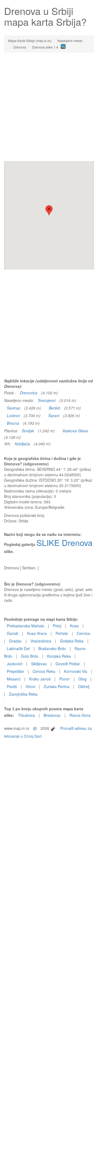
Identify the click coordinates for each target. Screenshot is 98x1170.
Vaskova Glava (75, 430)
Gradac (15, 641)
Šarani (53, 415)
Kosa (74, 625)
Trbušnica (26, 715)
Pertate (62, 633)
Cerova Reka (44, 671)
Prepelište (15, 671)
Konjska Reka (59, 656)
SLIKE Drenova (64, 542)
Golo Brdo (29, 656)
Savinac (13, 408)
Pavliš (12, 686)
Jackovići (14, 663)
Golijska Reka (72, 641)
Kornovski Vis (75, 671)
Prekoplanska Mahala (25, 625)
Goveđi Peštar (68, 663)
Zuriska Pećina (56, 686)
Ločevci (13, 415)
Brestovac (52, 715)
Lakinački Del (18, 648)
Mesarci (13, 679)
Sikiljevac (39, 663)
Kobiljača (22, 443)
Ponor (64, 679)
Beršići (54, 408)
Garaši (12, 633)
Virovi (30, 686)
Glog (82, 679)
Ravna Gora (79, 715)
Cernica (83, 633)
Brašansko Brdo (52, 648)
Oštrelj (83, 686)
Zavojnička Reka (23, 694)
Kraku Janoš (40, 679)
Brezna (13, 423)
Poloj (57, 625)
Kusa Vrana (37, 633)
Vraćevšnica (40, 641)
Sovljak (28, 430)
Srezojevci (47, 400)
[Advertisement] (49, 107)
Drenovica (28, 392)
